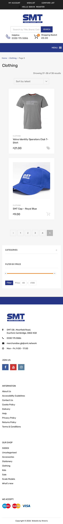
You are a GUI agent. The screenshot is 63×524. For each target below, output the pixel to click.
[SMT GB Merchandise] (32, 24)
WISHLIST (31, 3)
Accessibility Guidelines (13, 396)
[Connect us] (5, 367)
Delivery (6, 409)
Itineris (45, 521)
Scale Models (8, 479)
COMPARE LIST (48, 3)
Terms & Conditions (11, 426)
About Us (6, 391)
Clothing (13, 58)
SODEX (5, 448)
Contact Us (7, 400)
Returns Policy (9, 422)
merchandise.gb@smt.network (22, 343)
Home (4, 58)
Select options (48, 148)
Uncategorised (9, 452)
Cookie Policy (8, 404)
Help (4, 413)
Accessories (8, 457)
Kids (4, 470)
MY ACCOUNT (14, 3)
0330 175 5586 (19, 38)
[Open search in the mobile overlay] (32, 29)
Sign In (32, 7)
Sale (4, 474)
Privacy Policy (9, 418)
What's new (7, 483)
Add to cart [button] (48, 214)
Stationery (7, 461)
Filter (9, 282)
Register (40, 7)
